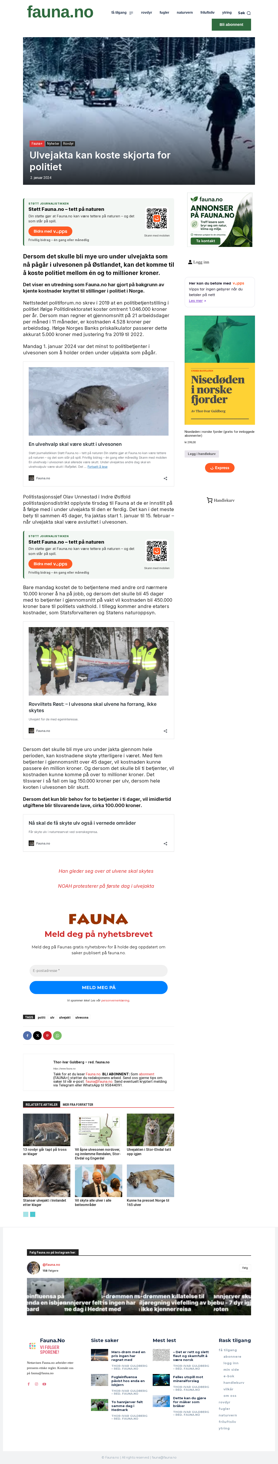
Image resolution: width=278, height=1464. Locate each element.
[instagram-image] (45, 1296)
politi (41, 1017)
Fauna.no (93, 1074)
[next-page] (32, 1214)
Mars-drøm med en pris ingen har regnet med (128, 1356)
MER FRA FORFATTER (78, 1104)
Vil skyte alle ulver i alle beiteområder (93, 1202)
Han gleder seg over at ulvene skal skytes (106, 871)
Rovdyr (68, 144)
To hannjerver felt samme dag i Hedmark (127, 1406)
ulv (52, 1017)
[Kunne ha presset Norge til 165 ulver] (150, 1180)
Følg (245, 1267)
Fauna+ (37, 144)
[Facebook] (27, 1035)
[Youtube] (44, 1384)
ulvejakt (65, 1017)
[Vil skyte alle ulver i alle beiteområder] (98, 1180)
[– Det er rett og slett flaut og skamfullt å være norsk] (161, 1355)
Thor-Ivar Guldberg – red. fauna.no (81, 1062)
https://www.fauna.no (64, 1068)
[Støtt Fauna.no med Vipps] (157, 218)
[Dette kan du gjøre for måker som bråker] (161, 1401)
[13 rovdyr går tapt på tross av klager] (46, 1130)
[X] (37, 1035)
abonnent (146, 1074)
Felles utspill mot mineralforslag (188, 1379)
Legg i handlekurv (202, 454)
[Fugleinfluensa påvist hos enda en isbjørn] (99, 1380)
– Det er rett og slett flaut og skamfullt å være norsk (191, 1356)
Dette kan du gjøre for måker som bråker (189, 1402)
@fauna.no (51, 1264)
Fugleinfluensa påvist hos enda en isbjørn (128, 1381)
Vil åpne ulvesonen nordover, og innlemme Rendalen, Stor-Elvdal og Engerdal (98, 1154)
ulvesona (81, 1017)
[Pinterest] (47, 1035)
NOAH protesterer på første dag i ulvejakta (106, 886)
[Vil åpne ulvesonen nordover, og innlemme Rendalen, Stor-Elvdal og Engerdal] (98, 1130)
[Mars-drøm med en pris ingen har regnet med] (99, 1355)
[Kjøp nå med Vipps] (220, 468)
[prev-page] (25, 1214)
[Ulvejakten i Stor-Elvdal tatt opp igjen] (150, 1130)
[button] (244, 13)
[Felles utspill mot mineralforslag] (161, 1380)
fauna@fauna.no (99, 1081)
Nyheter (53, 144)
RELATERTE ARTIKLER (42, 1104)
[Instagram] (36, 1384)
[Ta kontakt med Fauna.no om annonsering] (205, 240)
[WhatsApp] (57, 1035)
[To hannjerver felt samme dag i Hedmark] (99, 1405)
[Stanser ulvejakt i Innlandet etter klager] (46, 1180)
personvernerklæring (115, 1000)
